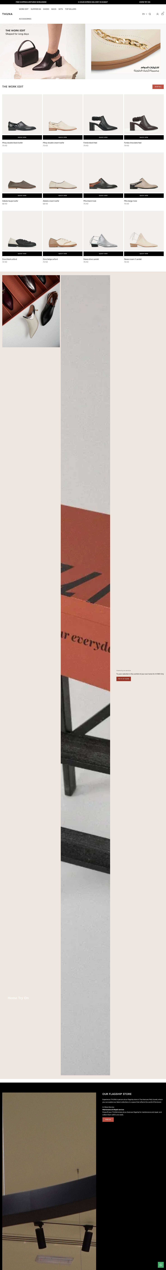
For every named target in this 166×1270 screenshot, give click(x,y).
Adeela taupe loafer (10, 201)
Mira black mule (89, 201)
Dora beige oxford (50, 259)
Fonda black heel (90, 143)
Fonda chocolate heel (132, 143)
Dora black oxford (9, 259)
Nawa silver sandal (91, 259)
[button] (149, 14)
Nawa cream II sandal (133, 259)
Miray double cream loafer (53, 143)
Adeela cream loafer (51, 201)
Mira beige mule (130, 201)
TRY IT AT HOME (123, 679)
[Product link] (22, 122)
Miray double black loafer (12, 143)
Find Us (108, 1119)
